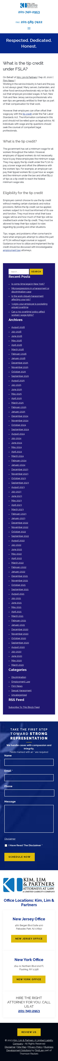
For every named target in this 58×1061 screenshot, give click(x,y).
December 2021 (19, 576)
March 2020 (17, 665)
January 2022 (18, 571)
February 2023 (18, 514)
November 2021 (19, 580)
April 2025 (16, 398)
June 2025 (16, 389)
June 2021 (16, 602)
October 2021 (18, 585)
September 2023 (20, 482)
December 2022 (19, 522)
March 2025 (17, 402)
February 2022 (18, 567)
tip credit (27, 114)
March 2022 (17, 562)
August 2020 (18, 647)
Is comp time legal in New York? (28, 284)
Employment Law (20, 681)
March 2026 (17, 349)
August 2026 (18, 327)
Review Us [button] (29, 1032)
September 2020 (20, 642)
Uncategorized (19, 695)
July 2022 (16, 545)
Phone (8, 786)
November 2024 (19, 420)
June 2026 (16, 336)
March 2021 (17, 616)
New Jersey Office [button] (29, 938)
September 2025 (20, 376)
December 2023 (19, 469)
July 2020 (16, 651)
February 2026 (18, 354)
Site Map (21, 1047)
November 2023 (19, 474)
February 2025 (18, 407)
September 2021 (20, 589)
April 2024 (16, 451)
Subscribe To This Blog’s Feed (24, 707)
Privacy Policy (35, 1047)
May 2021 (16, 607)
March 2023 (17, 509)
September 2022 (20, 536)
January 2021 (18, 625)
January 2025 (18, 411)
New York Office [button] (29, 979)
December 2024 (19, 416)
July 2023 (16, 491)
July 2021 (16, 598)
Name (8, 755)
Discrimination (18, 677)
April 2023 (16, 505)
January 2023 (18, 518)
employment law (12, 250)
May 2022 (16, 554)
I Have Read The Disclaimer (26, 845)
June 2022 (16, 549)
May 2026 (16, 340)
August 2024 (18, 434)
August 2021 (17, 594)
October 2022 (18, 531)
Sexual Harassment (21, 690)
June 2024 (16, 442)
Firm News (8, 80)
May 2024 (16, 447)
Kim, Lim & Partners (27, 77)
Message (10, 801)
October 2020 (18, 638)
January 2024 (18, 465)
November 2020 (19, 634)
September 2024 (20, 429)
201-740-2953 (29, 12)
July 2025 (16, 385)
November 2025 (19, 367)
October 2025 (18, 371)
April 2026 (16, 345)
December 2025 (19, 362)
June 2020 (16, 656)
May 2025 (16, 394)
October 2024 (18, 425)
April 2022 (16, 558)
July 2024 (16, 438)
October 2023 (18, 478)
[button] (29, 28)
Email (8, 770)
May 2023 (16, 500)
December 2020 (19, 629)
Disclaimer (10, 838)
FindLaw (39, 1050)
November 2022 (19, 527)
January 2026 (18, 358)
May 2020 (16, 660)
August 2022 (18, 540)
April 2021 (16, 611)
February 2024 (18, 460)
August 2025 (18, 380)
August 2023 (18, 487)
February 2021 (18, 620)
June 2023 (16, 496)
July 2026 (16, 331)
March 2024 (17, 456)
